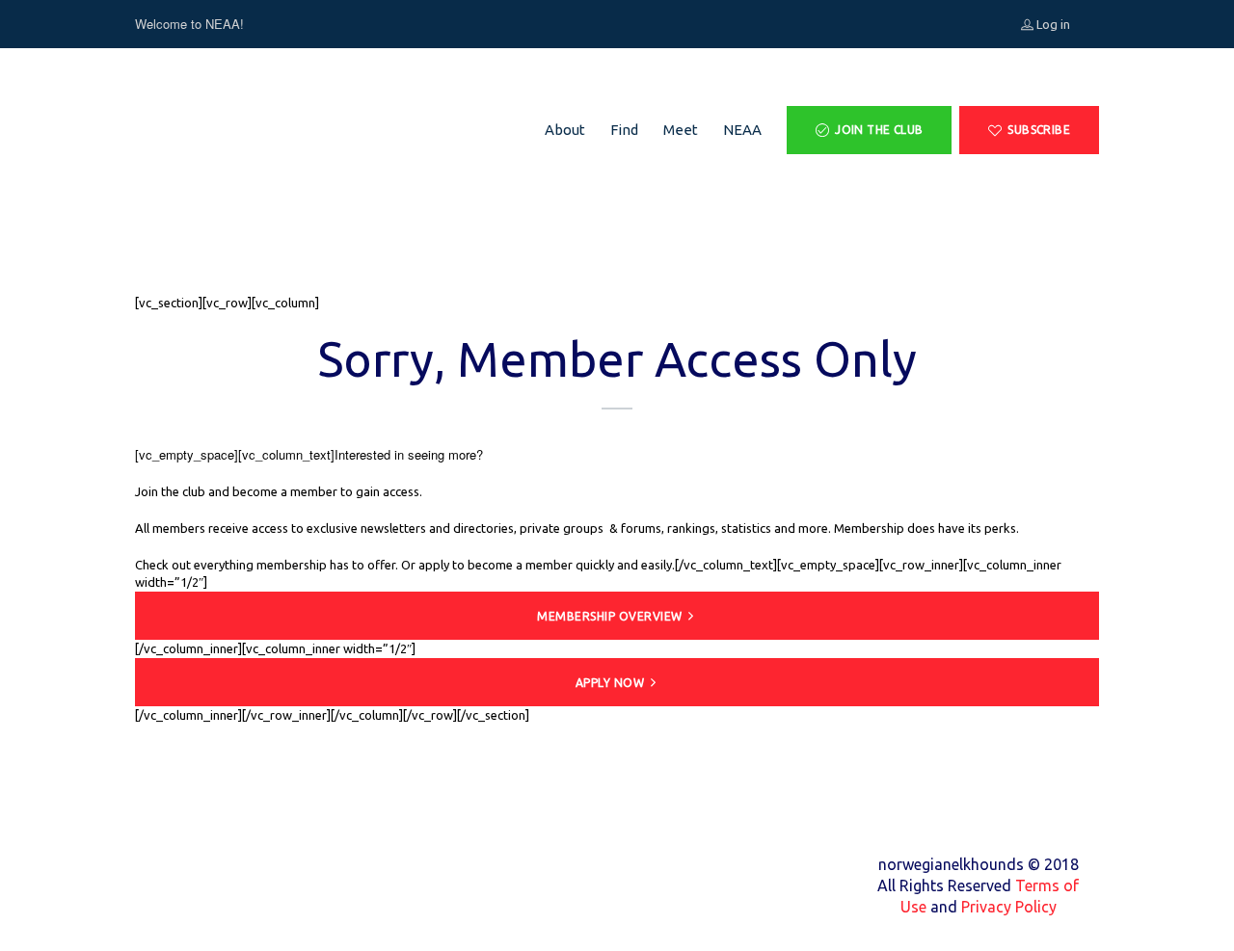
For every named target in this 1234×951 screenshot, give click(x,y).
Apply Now (610, 682)
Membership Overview (610, 616)
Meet (680, 129)
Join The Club (879, 129)
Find (624, 129)
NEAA (742, 129)
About (565, 129)
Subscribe (1038, 129)
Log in (1051, 24)
